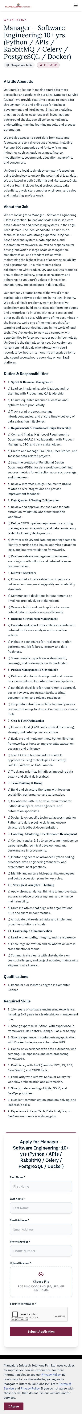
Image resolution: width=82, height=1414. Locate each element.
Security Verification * (23, 1303)
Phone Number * (20, 1241)
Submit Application (41, 1331)
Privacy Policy (51, 1374)
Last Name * (17, 1198)
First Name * (17, 1177)
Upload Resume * (20, 1263)
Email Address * (19, 1220)
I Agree (13, 1406)
